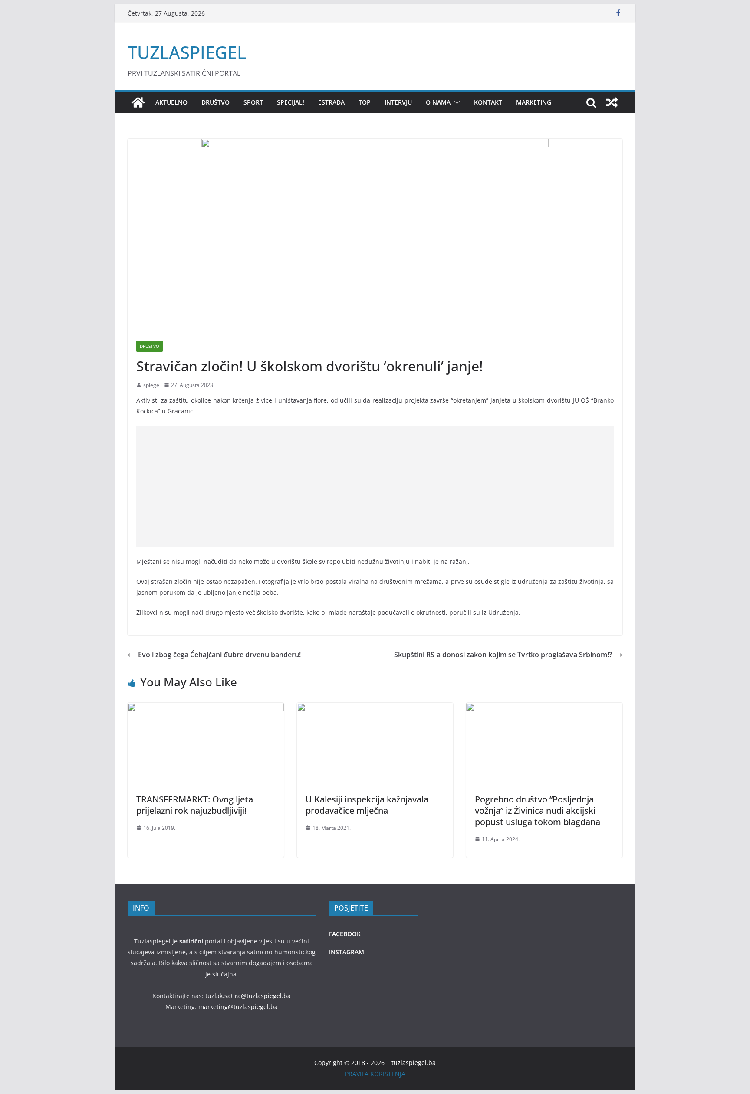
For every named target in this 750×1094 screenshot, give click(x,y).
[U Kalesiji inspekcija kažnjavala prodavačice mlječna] (375, 709)
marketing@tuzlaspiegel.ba (238, 1006)
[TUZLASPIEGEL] (138, 102)
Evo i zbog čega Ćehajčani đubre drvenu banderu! (219, 654)
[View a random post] (612, 102)
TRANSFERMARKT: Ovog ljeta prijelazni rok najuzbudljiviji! (194, 804)
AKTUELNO (171, 102)
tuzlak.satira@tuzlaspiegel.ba (248, 996)
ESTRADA (331, 102)
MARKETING (533, 102)
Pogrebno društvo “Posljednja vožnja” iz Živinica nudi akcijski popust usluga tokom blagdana (537, 810)
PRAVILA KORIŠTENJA (375, 1074)
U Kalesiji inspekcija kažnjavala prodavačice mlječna (367, 804)
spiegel (152, 385)
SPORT (253, 102)
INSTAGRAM (346, 952)
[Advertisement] (375, 486)
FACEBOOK (345, 934)
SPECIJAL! (290, 102)
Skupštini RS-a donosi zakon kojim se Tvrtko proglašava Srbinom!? (503, 654)
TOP (365, 102)
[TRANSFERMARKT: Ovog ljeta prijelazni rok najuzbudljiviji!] (206, 709)
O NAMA (438, 102)
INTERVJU (398, 102)
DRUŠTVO (215, 102)
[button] (455, 102)
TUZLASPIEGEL (187, 52)
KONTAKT (488, 102)
